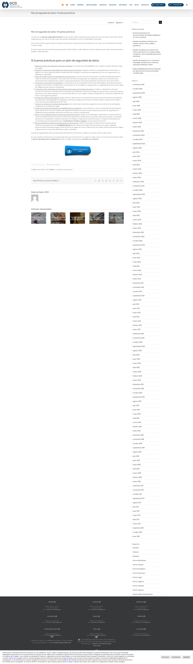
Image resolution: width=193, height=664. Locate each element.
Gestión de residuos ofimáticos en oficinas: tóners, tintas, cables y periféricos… (145, 43)
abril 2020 (136, 367)
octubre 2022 (137, 241)
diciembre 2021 (138, 283)
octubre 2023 (137, 190)
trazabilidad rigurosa (64, 125)
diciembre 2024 (138, 131)
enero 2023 (137, 228)
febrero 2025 (137, 123)
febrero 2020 (137, 376)
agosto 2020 (137, 351)
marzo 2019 (137, 422)
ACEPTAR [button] (186, 657)
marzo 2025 (137, 118)
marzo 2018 (137, 473)
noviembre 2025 (138, 85)
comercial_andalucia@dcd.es (98, 635)
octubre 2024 (138, 139)
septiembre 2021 (138, 296)
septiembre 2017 (139, 498)
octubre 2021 (137, 291)
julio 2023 (136, 203)
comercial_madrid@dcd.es (53, 609)
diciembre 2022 (138, 232)
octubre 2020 (137, 342)
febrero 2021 (137, 325)
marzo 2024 (137, 169)
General (51, 169)
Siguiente (119, 23)
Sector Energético (139, 569)
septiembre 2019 (139, 397)
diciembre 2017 (138, 486)
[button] (186, 5)
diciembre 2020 (138, 334)
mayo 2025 (137, 110)
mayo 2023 (137, 211)
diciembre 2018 (138, 435)
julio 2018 (136, 456)
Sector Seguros (138, 590)
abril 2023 (136, 215)
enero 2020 (137, 380)
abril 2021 (136, 317)
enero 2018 (137, 482)
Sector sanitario (138, 586)
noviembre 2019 (138, 389)
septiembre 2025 (139, 93)
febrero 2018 (137, 477)
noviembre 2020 (138, 338)
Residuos (136, 556)
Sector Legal (137, 577)
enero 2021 (136, 329)
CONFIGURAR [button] (176, 657)
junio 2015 (136, 536)
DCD (34, 169)
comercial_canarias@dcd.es (142, 622)
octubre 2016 (137, 532)
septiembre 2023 (139, 194)
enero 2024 (137, 177)
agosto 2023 (137, 199)
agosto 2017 (137, 503)
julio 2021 (136, 304)
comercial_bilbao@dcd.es (98, 622)
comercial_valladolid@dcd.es (54, 622)
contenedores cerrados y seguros (75, 121)
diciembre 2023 (138, 182)
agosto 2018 (137, 452)
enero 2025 (137, 127)
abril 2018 (136, 469)
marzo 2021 (137, 321)
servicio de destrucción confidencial (45, 139)
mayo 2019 (137, 414)
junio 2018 (136, 460)
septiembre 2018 (139, 448)
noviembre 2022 (138, 237)
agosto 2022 (137, 249)
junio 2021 (136, 308)
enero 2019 (137, 431)
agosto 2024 (137, 148)
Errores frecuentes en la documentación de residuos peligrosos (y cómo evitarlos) (146, 35)
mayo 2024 (137, 161)
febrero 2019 (137, 427)
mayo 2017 (137, 515)
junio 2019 (136, 410)
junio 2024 (136, 156)
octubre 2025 (137, 89)
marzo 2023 (137, 220)
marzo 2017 (137, 524)
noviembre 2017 (138, 490)
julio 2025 (136, 101)
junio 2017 (136, 511)
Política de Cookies (12, 656)
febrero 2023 (137, 224)
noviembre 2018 (138, 439)
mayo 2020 (137, 363)
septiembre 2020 (139, 346)
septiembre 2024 (139, 144)
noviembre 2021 (138, 287)
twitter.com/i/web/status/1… (102, 644)
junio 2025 (136, 106)
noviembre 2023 (138, 186)
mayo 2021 (136, 313)
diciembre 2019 (138, 384)
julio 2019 (136, 405)
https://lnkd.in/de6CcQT (62, 643)
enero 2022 (137, 279)
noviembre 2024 (139, 135)
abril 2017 (136, 520)
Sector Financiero (139, 573)
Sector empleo (138, 565)
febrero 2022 (137, 275)
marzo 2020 (137, 372)
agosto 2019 (137, 401)
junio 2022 (136, 258)
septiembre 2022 (139, 245)
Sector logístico (138, 582)
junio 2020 (136, 359)
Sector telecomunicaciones (143, 594)
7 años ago (96, 646)
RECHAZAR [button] (165, 657)
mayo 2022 (137, 262)
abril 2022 (136, 266)
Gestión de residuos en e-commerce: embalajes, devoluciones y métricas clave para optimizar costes (146, 62)
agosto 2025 (137, 97)
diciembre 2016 (138, 528)
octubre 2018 (137, 443)
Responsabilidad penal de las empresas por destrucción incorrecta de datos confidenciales (147, 71)
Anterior (111, 23)
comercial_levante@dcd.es (98, 609)
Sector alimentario (139, 560)
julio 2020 (136, 355)
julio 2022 (136, 253)
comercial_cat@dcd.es (143, 609)
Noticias (136, 552)
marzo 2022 (137, 270)
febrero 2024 (137, 173)
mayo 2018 (137, 465)
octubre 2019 (137, 393)
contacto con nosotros (90, 139)
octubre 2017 (137, 494)
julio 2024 (136, 152)
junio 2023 (136, 207)
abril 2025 (136, 114)
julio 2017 (136, 507)
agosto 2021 (137, 300)
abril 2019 (136, 418)
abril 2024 (136, 165)
